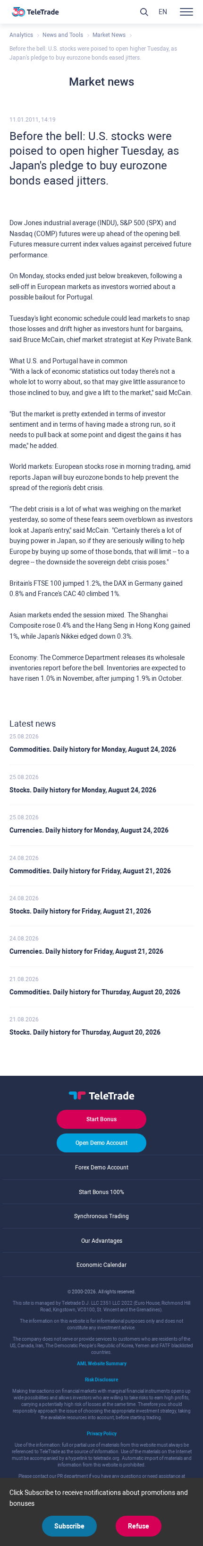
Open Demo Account (101, 1143)
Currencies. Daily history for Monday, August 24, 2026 (89, 830)
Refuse (138, 1526)
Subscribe (69, 1526)
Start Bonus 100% (101, 1192)
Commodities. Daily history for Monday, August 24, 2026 (92, 749)
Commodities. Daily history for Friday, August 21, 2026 (90, 871)
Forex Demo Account (101, 1167)
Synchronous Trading (101, 1216)
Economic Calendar (101, 1265)
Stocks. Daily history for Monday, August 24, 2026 (82, 790)
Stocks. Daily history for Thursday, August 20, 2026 (85, 1032)
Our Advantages (101, 1241)
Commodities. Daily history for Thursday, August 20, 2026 (94, 992)
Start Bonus (101, 1119)
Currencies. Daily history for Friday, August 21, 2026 (86, 951)
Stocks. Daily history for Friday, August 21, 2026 (80, 911)
